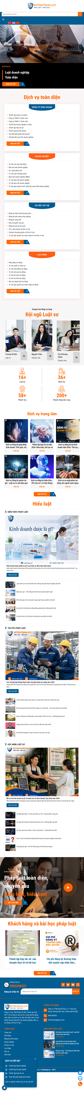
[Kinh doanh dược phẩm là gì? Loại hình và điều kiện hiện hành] (42, 539)
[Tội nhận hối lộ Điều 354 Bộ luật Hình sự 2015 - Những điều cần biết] (10, 823)
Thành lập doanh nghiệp (17, 1066)
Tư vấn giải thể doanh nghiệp (19, 180)
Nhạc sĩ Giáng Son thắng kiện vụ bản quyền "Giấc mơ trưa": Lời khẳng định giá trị (40, 716)
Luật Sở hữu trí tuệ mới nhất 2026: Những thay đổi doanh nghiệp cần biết (38, 583)
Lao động (7, 1048)
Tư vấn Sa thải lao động (17, 278)
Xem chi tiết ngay (13, 84)
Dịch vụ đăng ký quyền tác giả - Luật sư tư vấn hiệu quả (16, 481)
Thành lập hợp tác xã (16, 128)
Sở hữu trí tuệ (9, 1045)
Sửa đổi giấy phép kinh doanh (19, 134)
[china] (18, 23)
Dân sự (6, 1051)
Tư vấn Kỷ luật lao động (17, 275)
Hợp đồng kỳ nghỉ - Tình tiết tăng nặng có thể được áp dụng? (34, 846)
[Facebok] (5, 338)
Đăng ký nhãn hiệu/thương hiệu (20, 213)
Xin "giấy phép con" (15, 171)
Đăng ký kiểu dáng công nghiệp (20, 217)
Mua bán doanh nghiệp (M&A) (19, 177)
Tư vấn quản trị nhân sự (17, 266)
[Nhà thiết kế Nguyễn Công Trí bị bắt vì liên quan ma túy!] (10, 734)
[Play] (68, 887)
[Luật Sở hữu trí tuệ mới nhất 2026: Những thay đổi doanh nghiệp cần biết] (10, 585)
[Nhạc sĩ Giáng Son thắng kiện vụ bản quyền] (10, 717)
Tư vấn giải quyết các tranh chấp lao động (23, 285)
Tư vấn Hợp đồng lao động (18, 269)
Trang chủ (7, 1032)
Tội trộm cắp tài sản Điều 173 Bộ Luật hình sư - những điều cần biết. (36, 830)
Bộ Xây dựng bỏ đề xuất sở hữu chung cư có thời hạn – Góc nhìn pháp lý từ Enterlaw (41, 708)
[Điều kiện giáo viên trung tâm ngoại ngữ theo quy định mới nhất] (10, 601)
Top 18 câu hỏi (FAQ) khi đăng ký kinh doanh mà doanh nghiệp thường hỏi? (38, 838)
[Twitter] (68, 985)
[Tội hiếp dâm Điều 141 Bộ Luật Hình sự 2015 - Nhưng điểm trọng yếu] (10, 815)
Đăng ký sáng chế (15, 220)
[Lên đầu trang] (79, 1093)
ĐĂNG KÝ (76, 991)
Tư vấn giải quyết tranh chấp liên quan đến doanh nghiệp (29, 186)
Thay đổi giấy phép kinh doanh (19, 1077)
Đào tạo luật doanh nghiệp (18, 167)
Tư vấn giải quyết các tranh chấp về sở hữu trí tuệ (26, 235)
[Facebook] (63, 985)
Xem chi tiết (15, 144)
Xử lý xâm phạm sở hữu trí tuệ (19, 229)
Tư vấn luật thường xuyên (18, 174)
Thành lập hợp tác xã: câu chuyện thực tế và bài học (22, 960)
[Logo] (42, 6)
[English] (14, 23)
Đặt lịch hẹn (13, 903)
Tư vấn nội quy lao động (17, 272)
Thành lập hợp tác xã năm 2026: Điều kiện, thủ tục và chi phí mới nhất (42, 446)
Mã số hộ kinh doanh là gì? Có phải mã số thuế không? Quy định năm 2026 (33, 798)
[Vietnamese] (9, 23)
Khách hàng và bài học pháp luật (42, 924)
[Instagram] (8, 334)
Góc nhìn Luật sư (16, 744)
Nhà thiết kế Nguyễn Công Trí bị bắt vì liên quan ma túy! (33, 732)
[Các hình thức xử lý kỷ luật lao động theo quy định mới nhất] (10, 617)
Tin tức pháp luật (17, 628)
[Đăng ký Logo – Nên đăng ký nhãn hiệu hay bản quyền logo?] (10, 593)
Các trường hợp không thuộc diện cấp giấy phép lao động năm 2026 (30, 682)
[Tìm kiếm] (80, 14)
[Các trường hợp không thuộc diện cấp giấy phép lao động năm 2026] (42, 655)
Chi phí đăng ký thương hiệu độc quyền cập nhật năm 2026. (61, 961)
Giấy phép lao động (15, 263)
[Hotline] (11, 332)
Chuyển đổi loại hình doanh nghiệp (21, 137)
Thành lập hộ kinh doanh (17, 131)
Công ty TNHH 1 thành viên (18, 121)
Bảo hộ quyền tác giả (16, 223)
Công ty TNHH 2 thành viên (18, 118)
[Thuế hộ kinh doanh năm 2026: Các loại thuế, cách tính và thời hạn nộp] (10, 701)
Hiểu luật (7, 1055)
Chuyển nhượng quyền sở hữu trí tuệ (21, 232)
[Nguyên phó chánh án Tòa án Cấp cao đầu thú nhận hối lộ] (10, 725)
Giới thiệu (7, 1036)
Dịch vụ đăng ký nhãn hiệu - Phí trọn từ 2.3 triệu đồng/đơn (42, 481)
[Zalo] (80, 1078)
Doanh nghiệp (9, 1042)
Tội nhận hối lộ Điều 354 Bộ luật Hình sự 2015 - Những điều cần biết (36, 822)
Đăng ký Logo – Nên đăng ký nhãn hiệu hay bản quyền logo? (34, 592)
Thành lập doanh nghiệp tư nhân (20, 125)
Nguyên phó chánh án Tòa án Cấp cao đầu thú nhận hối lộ (33, 724)
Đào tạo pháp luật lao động (18, 281)
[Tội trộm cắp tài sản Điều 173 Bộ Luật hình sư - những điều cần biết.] (10, 831)
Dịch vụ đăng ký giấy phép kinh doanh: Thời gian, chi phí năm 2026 (16, 446)
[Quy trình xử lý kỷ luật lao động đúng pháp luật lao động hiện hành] (10, 609)
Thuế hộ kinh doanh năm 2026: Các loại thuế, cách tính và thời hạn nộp (37, 700)
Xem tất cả (42, 494)
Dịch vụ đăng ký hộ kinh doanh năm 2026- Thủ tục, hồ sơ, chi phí (68, 446)
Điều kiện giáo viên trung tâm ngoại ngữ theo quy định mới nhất (35, 600)
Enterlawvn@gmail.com (56, 1020)
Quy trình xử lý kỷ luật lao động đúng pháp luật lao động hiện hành (36, 608)
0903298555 (18, 986)
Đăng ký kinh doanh (11, 1039)
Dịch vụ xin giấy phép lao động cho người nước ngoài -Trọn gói (68, 481)
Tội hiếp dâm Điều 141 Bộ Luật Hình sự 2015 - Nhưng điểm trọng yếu (37, 814)
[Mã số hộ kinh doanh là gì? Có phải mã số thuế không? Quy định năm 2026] (42, 772)
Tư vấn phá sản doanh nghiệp (19, 183)
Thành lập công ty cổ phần (18, 115)
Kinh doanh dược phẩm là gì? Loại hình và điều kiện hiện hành (29, 566)
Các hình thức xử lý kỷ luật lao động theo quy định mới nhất (34, 616)
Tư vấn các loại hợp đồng (17, 164)
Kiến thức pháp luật (18, 512)
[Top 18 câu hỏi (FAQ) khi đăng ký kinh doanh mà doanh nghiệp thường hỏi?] (10, 839)
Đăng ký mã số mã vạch (17, 226)
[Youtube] (73, 985)
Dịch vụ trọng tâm (42, 413)
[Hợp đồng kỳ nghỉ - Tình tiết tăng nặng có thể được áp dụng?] (10, 847)
